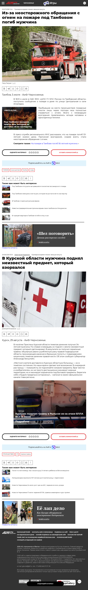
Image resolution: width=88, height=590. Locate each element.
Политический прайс (64, 537)
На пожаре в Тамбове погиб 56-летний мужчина (54, 143)
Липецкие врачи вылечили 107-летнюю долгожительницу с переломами (38, 478)
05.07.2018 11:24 (7, 9)
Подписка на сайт (61, 532)
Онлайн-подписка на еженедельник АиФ (51, 535)
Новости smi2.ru (9, 248)
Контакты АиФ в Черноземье (42, 532)
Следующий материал (45, 584)
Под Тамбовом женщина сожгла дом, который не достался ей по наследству (39, 194)
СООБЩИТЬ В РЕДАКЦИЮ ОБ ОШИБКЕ (29, 540)
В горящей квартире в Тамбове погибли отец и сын (30, 215)
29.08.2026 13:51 (7, 255)
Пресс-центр (73, 532)
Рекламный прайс (23, 532)
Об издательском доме (25, 535)
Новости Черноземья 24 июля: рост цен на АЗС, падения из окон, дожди (38, 485)
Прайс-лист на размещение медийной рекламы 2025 (36, 537)
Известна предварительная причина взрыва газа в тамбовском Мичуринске (39, 208)
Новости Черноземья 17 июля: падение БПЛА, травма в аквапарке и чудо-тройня (41, 492)
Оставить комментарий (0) (68, 152)
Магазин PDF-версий (75, 535)
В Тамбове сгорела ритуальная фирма (25, 201)
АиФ (14, 83)
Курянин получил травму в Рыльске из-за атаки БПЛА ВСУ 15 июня (49, 415)
